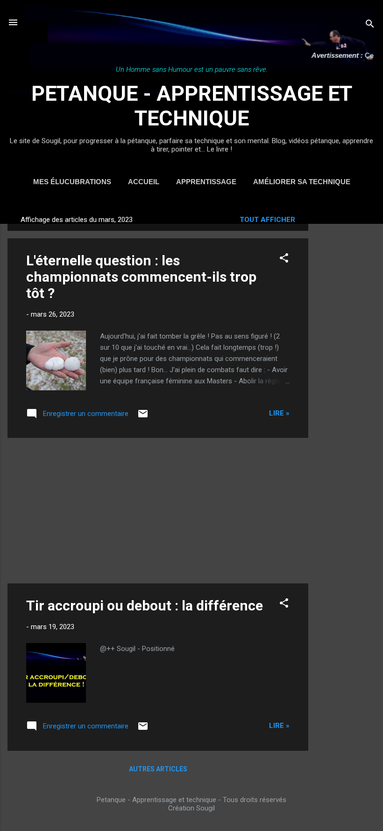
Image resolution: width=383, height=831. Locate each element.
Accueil (143, 182)
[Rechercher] (370, 25)
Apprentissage (206, 182)
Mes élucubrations (72, 182)
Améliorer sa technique (301, 182)
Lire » (279, 413)
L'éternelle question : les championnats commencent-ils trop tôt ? (141, 276)
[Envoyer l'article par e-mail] (143, 417)
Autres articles (158, 769)
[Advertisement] (346, 348)
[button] (284, 259)
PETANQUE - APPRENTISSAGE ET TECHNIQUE (191, 106)
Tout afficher (267, 219)
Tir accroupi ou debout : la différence (144, 605)
